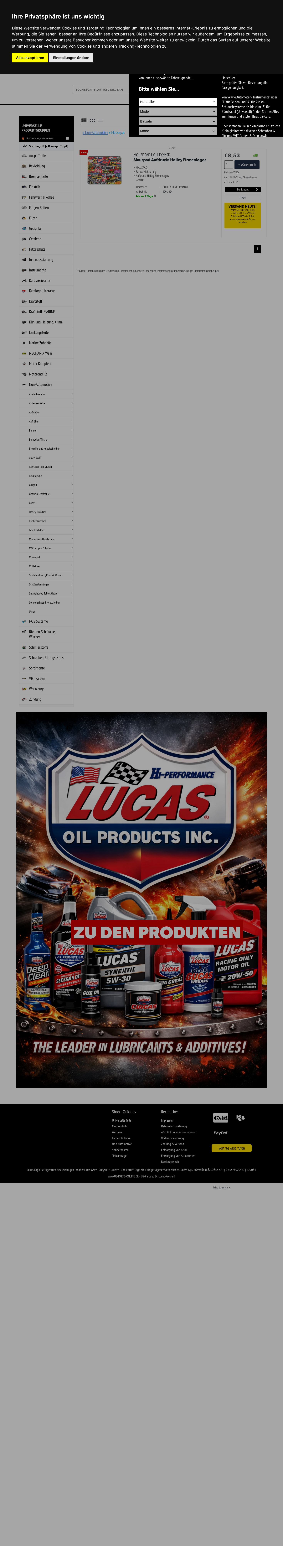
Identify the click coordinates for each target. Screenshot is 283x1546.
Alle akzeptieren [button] (30, 57)
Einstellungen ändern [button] (71, 57)
